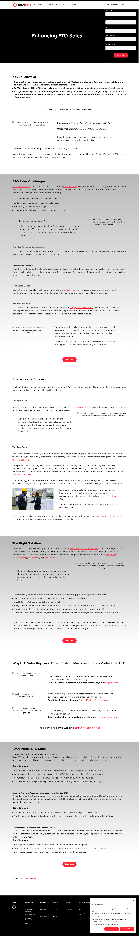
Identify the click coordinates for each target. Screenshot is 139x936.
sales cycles (69, 290)
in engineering (81, 407)
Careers (55, 909)
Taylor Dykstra (29, 878)
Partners (55, 916)
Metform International (107, 717)
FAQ (26, 923)
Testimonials (69, 909)
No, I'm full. (127, 929)
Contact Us (56, 913)
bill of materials (111, 496)
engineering (111, 555)
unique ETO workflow (22, 475)
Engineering (43, 909)
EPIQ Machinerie (112, 683)
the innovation (70, 187)
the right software (20, 460)
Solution (27, 906)
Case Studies (69, 906)
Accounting (43, 920)
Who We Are (56, 906)
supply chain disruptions (81, 308)
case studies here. (88, 728)
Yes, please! (111, 929)
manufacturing (19, 558)
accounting (50, 558)
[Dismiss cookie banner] (133, 901)
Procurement (43, 913)
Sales (41, 906)
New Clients (69, 913)
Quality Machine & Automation (93, 700)
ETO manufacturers (21, 187)
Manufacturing (44, 916)
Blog (80, 909)
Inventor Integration (30, 914)
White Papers (82, 906)
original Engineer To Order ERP (84, 549)
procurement (33, 558)
